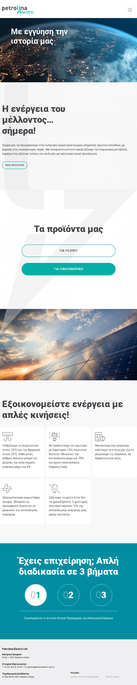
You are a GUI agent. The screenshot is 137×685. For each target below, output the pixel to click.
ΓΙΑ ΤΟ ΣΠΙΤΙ (68, 250)
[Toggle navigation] (130, 10)
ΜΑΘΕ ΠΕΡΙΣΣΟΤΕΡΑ (14, 165)
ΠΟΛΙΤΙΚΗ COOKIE (112, 677)
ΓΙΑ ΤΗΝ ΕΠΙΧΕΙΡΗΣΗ (68, 269)
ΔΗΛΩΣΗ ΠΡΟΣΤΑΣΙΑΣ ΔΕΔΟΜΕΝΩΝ (85, 677)
